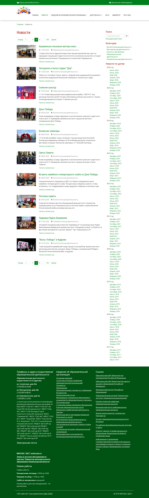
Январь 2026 (115, 85)
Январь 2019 (115, 311)
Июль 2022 (114, 199)
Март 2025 (114, 113)
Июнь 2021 (114, 234)
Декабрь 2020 (115, 252)
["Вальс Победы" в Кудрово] (26, 244)
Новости (44, 15)
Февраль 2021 (115, 243)
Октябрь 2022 (115, 191)
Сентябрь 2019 (115, 292)
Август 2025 (114, 100)
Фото (107, 15)
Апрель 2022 (115, 206)
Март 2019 (114, 306)
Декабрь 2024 (115, 123)
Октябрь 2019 (115, 289)
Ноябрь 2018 (115, 320)
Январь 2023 (115, 180)
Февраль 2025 (115, 115)
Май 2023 (113, 171)
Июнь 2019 (114, 299)
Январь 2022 (115, 213)
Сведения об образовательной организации (68, 15)
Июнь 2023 (114, 168)
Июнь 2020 (114, 266)
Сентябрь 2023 (115, 163)
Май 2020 (113, 269)
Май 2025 (113, 108)
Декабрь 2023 (115, 156)
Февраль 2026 (115, 82)
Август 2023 (114, 166)
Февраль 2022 (115, 211)
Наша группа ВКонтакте (29, 2)
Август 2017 (114, 360)
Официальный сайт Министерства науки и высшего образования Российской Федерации (113, 383)
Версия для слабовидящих (121, 2)
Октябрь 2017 (115, 355)
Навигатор (116, 15)
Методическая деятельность (118, 49)
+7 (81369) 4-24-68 (24, 386)
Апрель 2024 (115, 143)
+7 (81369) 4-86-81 (24, 392)
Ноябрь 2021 (115, 221)
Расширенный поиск (114, 39)
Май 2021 (113, 236)
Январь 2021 (115, 246)
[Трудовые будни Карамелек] (26, 223)
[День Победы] (26, 114)
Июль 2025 (114, 103)
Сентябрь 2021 (115, 226)
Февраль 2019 (115, 309)
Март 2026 (114, 80)
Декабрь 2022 (115, 186)
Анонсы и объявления (115, 52)
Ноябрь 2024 (115, 126)
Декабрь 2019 (115, 284)
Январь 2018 (115, 344)
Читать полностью (46, 62)
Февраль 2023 (115, 178)
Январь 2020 (115, 279)
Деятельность (95, 15)
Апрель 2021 (115, 239)
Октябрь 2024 (115, 128)
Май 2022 (113, 203)
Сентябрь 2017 (115, 357)
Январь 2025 (115, 117)
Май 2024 (113, 140)
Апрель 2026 (115, 77)
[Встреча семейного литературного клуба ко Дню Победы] (26, 179)
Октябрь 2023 (115, 161)
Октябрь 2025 (115, 96)
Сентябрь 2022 (115, 194)
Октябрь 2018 (115, 322)
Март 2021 (114, 241)
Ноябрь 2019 (115, 287)
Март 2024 (114, 145)
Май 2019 (113, 301)
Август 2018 (114, 327)
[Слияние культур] (26, 92)
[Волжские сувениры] (26, 136)
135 (47, 39)
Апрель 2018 (115, 337)
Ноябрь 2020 (115, 254)
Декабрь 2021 (115, 219)
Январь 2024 (115, 150)
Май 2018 (113, 334)
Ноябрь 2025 (115, 93)
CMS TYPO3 (48, 494)
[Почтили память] (26, 201)
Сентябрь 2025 (115, 98)
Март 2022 (114, 208)
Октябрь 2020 (115, 257)
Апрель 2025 (115, 110)
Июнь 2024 (114, 138)
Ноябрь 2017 (115, 352)
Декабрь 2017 (115, 350)
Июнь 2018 (114, 332)
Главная (35, 15)
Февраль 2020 (115, 276)
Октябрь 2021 (115, 224)
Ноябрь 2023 (115, 159)
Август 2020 (114, 261)
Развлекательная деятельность (119, 59)
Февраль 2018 (115, 341)
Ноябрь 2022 (115, 189)
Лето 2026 (127, 15)
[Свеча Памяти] (26, 157)
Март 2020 (114, 274)
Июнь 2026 (114, 73)
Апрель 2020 (115, 271)
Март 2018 (114, 339)
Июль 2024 (114, 136)
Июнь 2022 (114, 201)
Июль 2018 (114, 329)
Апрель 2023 (115, 173)
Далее (53, 39)
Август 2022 (114, 196)
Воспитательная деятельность (119, 47)
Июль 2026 (114, 70)
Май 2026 (113, 75)
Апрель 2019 (115, 304)
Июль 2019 (114, 297)
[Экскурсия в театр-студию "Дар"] (26, 73)
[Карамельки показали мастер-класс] (26, 51)
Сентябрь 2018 (115, 324)
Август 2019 (114, 294)
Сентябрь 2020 (115, 259)
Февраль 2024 (115, 148)
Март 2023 (114, 176)
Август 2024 (114, 133)
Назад (20, 39)
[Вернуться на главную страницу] (23, 7)
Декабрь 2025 (115, 91)
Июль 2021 (114, 231)
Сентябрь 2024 (115, 131)
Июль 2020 (114, 264)
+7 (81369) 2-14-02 (24, 398)
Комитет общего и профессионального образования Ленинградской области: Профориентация (111, 433)
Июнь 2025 (114, 105)
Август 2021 (114, 229)
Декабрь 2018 (115, 317)
